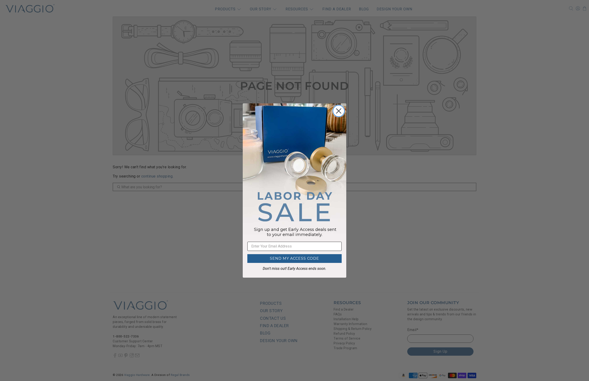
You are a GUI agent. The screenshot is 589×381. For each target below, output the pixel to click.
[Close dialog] (338, 111)
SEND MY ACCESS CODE (294, 258)
